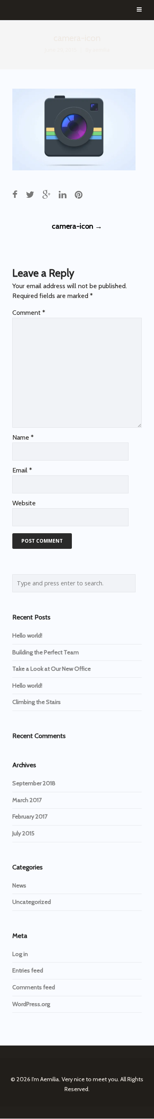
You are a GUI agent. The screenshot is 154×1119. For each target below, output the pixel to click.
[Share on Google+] (46, 194)
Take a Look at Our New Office (51, 668)
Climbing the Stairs (36, 702)
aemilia (101, 50)
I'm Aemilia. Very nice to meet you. (75, 1079)
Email (22, 470)
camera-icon (77, 226)
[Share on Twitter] (30, 194)
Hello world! (27, 635)
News (19, 885)
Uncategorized (31, 902)
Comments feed (33, 987)
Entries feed (27, 970)
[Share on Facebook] (15, 194)
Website (24, 503)
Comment (28, 312)
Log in (20, 954)
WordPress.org (31, 1004)
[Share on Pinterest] (79, 194)
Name (23, 437)
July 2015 (23, 833)
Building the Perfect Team (45, 652)
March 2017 (26, 800)
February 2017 (29, 816)
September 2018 (33, 783)
